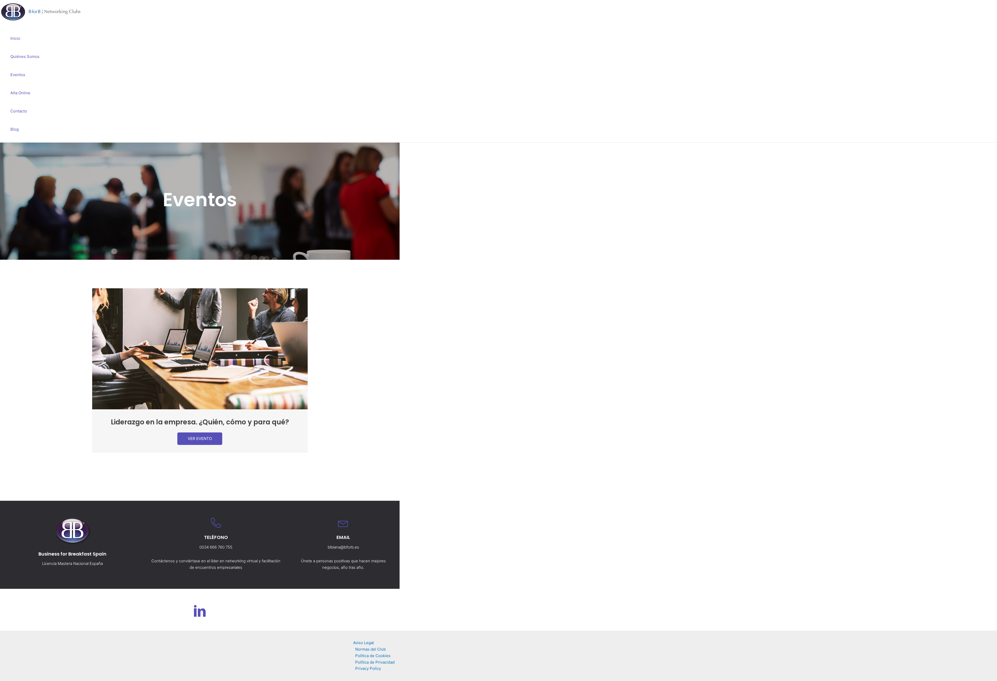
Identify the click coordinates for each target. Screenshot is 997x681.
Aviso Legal (363, 642)
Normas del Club (370, 649)
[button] (199, 438)
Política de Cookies (372, 655)
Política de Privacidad (375, 662)
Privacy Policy (368, 668)
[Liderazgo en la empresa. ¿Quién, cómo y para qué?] (200, 407)
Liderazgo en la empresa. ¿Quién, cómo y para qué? (200, 422)
